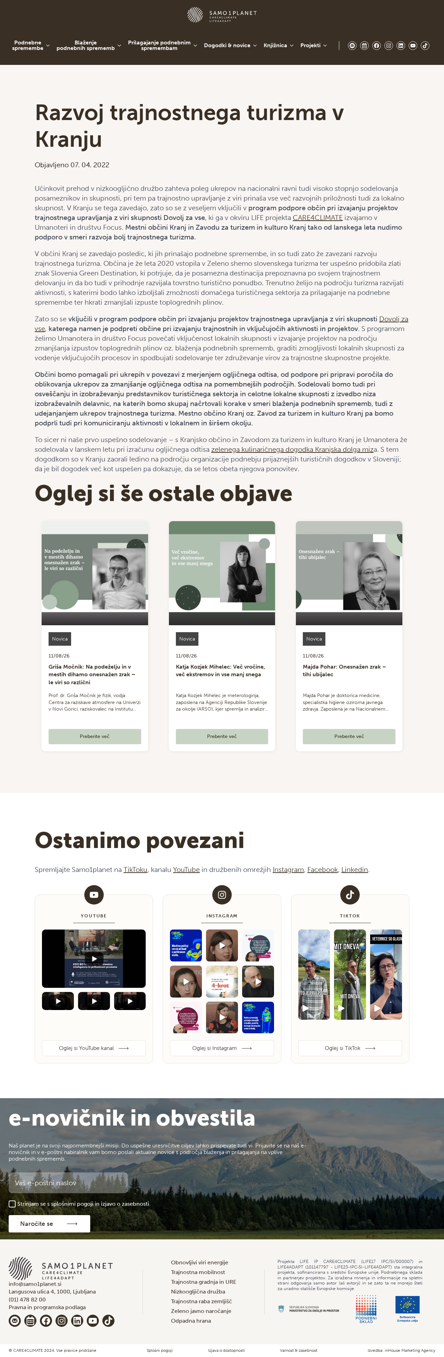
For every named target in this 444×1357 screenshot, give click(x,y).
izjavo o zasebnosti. (126, 1204)
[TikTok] (108, 1321)
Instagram (288, 869)
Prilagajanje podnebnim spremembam (159, 45)
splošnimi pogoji (72, 1204)
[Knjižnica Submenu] (292, 45)
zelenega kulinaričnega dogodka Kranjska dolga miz (292, 449)
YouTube (186, 869)
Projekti (310, 45)
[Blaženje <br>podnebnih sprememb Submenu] (120, 45)
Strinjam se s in (84, 1204)
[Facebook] (46, 1321)
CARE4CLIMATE (318, 217)
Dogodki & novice (227, 45)
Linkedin (354, 869)
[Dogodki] (30, 1321)
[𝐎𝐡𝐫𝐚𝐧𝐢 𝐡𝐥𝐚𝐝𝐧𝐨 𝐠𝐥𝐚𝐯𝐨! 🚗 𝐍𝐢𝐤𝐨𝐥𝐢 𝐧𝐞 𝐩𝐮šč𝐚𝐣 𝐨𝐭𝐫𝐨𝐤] (186, 945)
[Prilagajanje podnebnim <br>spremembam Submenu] (195, 45)
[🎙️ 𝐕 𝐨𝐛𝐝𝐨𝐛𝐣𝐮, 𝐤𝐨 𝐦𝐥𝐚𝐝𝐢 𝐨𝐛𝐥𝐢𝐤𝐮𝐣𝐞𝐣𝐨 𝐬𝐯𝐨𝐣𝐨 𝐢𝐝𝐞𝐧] (222, 945)
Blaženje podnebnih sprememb (86, 45)
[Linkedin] (77, 1321)
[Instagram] (62, 1321)
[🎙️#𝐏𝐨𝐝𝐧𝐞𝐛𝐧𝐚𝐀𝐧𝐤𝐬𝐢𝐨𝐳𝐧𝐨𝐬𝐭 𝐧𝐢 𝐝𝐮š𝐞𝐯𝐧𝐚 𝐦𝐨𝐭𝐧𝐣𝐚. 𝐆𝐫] (222, 1018)
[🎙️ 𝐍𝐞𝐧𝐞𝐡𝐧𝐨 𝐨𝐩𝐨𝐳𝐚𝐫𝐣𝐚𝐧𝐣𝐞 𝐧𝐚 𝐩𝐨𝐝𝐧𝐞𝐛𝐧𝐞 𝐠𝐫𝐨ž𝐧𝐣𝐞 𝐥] (258, 982)
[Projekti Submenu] (325, 45)
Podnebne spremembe (27, 45)
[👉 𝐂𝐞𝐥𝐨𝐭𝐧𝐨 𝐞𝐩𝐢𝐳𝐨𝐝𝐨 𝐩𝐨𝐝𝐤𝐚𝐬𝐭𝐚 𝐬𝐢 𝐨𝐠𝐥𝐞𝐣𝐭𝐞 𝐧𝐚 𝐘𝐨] (186, 1018)
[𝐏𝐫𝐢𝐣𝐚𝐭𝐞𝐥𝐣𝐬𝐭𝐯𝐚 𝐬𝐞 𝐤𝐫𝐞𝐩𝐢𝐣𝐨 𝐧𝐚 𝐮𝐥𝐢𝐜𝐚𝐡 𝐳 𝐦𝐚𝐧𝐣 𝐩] (222, 982)
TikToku (135, 869)
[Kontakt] (15, 1321)
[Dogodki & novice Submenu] (255, 45)
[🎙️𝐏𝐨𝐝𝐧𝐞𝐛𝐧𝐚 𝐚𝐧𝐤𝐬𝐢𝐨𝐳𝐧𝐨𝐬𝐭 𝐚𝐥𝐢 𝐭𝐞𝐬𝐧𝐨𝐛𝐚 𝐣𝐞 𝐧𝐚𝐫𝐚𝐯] (186, 982)
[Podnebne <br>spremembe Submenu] (48, 45)
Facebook (322, 869)
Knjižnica (275, 45)
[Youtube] (93, 1321)
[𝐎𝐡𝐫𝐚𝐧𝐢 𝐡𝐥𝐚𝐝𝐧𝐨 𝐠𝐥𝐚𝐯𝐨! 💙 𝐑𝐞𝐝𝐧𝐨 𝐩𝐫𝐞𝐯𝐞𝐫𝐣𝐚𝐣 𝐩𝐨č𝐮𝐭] (258, 1018)
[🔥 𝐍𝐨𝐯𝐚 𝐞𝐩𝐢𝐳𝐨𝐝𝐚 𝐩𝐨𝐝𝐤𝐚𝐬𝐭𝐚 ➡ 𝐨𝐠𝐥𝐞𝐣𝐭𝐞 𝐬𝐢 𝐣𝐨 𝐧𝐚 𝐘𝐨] (258, 945)
